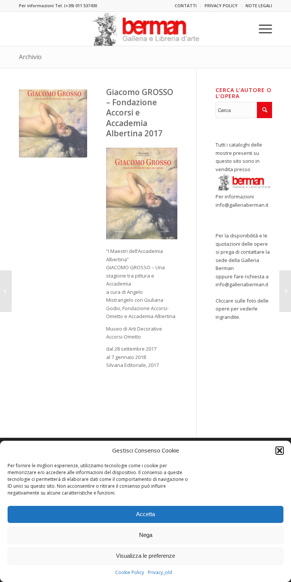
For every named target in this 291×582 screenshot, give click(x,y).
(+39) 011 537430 (80, 5)
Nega (145, 535)
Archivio (30, 57)
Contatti (186, 5)
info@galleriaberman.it (242, 204)
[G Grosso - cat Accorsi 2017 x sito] (53, 123)
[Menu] (261, 29)
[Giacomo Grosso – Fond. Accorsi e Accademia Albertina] (6, 291)
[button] (279, 450)
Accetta (145, 514)
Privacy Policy (221, 5)
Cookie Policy (129, 572)
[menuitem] (186, 6)
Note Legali (259, 5)
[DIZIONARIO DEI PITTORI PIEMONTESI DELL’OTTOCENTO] (285, 291)
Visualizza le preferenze (145, 555)
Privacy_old (160, 572)
